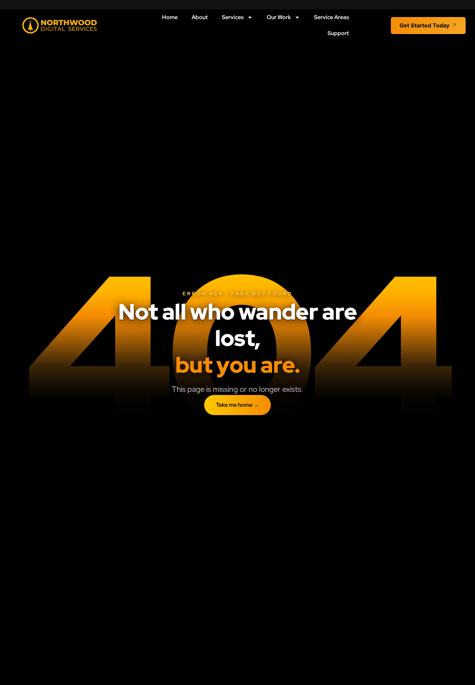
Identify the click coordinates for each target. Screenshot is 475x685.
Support (338, 33)
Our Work (279, 17)
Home (170, 17)
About (200, 17)
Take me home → (237, 404)
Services (233, 17)
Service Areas (331, 17)
